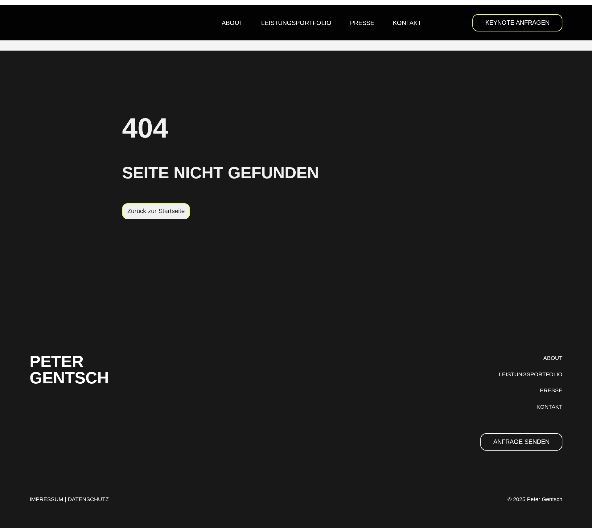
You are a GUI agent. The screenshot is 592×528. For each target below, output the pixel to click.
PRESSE (551, 390)
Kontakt (407, 22)
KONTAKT (549, 407)
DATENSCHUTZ (88, 499)
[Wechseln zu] (440, 23)
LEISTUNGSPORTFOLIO (530, 374)
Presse (362, 22)
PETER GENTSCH (69, 369)
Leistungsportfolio (296, 22)
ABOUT (552, 358)
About (232, 22)
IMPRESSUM (46, 499)
